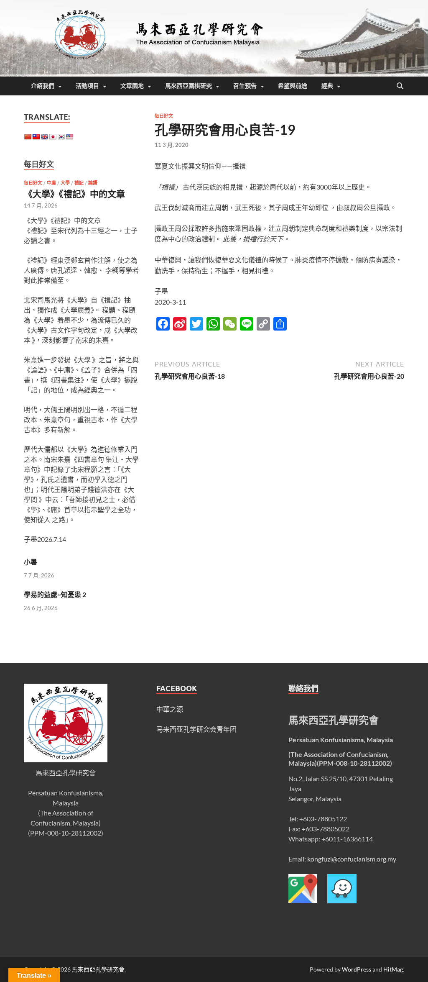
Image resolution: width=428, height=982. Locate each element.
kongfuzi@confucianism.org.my (351, 859)
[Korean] (61, 136)
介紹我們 (42, 85)
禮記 (79, 183)
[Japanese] (52, 136)
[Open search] (400, 86)
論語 (92, 183)
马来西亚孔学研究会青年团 (196, 729)
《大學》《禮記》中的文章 (74, 193)
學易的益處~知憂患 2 (55, 594)
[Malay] (69, 136)
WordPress (356, 969)
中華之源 (169, 709)
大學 (65, 183)
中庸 (51, 183)
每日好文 (164, 116)
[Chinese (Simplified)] (27, 136)
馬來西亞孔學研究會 (98, 969)
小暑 (30, 562)
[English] (44, 136)
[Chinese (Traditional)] (36, 136)
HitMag (393, 969)
